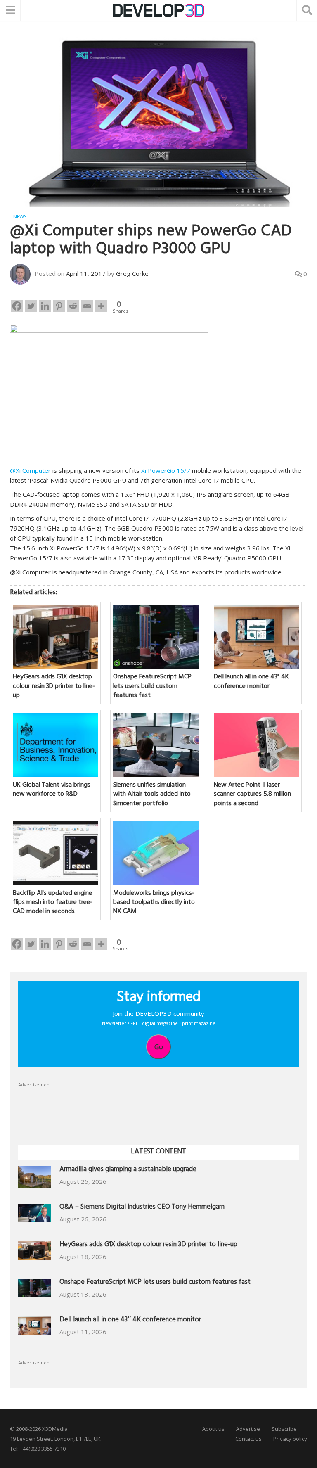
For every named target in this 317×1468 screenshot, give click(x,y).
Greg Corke (132, 273)
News (19, 216)
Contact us (248, 1438)
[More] (101, 306)
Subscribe (284, 1428)
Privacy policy (290, 1438)
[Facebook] (17, 306)
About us (213, 1428)
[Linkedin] (45, 306)
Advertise (248, 1428)
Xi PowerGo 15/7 (165, 470)
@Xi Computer (30, 470)
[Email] (87, 306)
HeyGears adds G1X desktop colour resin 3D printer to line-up (148, 1245)
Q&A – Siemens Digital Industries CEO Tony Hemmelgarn (142, 1207)
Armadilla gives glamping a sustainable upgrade (127, 1170)
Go (158, 1046)
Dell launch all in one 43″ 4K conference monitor (130, 1320)
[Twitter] (31, 306)
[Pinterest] (59, 306)
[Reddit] (73, 306)
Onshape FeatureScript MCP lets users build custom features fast (155, 1282)
